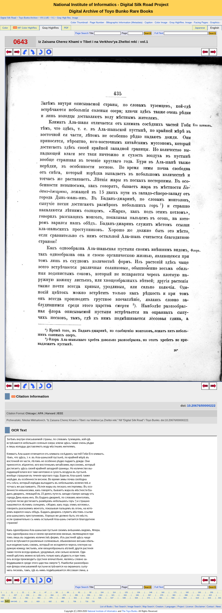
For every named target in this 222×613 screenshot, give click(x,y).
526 (99, 598)
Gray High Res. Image (67, 18)
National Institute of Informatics (102, 611)
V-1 (52, 18)
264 (52, 595)
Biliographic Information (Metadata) (124, 22)
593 (172, 598)
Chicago (31, 413)
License (189, 606)
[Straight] (48, 54)
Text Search (120, 606)
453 (26, 598)
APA (40, 413)
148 (150, 592)
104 (102, 592)
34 (34, 592)
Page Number (97, 22)
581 (160, 598)
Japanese (200, 27)
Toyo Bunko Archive (28, 18)
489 (63, 598)
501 (75, 598)
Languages (170, 606)
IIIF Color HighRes (27, 27)
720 (93, 601)
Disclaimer (200, 606)
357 (149, 595)
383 (173, 595)
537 (112, 598)
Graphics (214, 22)
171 (175, 592)
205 (211, 592)
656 (25, 601)
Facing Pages (201, 22)
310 (100, 595)
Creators (160, 606)
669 (38, 601)
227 (15, 595)
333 (125, 595)
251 (39, 595)
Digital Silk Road (8, 18)
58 (57, 592)
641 (219, 598)
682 (50, 601)
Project (180, 606)
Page (124, 33)
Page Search (82, 33)
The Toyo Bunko (129, 611)
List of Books (106, 606)
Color (5, 27)
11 (12, 592)
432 (2, 598)
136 (138, 592)
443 (14, 598)
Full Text (159, 33)
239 (27, 595)
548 (124, 598)
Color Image (161, 22)
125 (126, 592)
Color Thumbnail (79, 22)
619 (197, 598)
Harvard (50, 413)
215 (3, 595)
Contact (210, 606)
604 (185, 598)
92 (90, 592)
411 (198, 595)
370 (161, 595)
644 (12, 601)
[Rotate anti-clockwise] (25, 54)
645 (15, 601)
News (218, 606)
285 (76, 595)
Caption (149, 22)
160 (162, 592)
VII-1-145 (44, 18)
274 (64, 595)
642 (2, 601)
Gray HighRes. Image (181, 22)
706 (74, 601)
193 (199, 592)
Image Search (134, 606)
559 (136, 598)
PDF (66, 27)
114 (114, 592)
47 (45, 592)
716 (86, 601)
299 (88, 595)
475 (51, 598)
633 (209, 598)
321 (112, 595)
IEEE (60, 413)
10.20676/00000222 (201, 405)
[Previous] (9, 54)
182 (187, 592)
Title (91, 33)
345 (137, 595)
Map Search (148, 606)
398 (186, 595)
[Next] (17, 54)
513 (87, 598)
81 (79, 592)
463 (38, 598)
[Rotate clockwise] (33, 54)
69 (68, 592)
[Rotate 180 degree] (41, 54)
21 (23, 592)
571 (148, 598)
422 (210, 595)
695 (62, 601)
